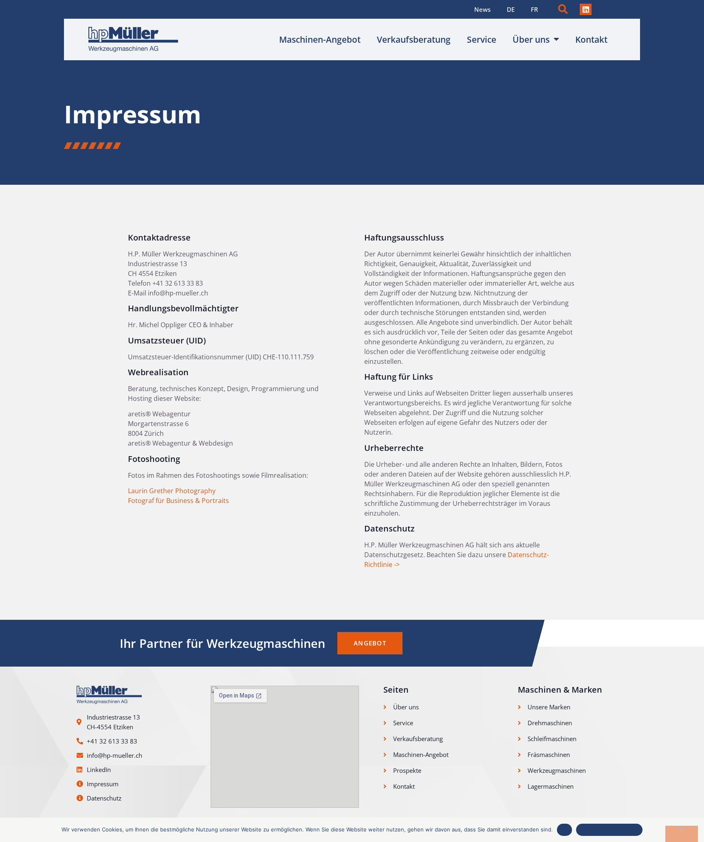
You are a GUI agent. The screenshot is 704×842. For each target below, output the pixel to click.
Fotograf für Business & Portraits (178, 500)
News (482, 9)
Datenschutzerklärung (609, 829)
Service (481, 39)
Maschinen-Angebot (320, 39)
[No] (681, 834)
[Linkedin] (586, 9)
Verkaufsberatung (414, 39)
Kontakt (591, 39)
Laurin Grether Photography (172, 490)
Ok (564, 829)
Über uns (531, 39)
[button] (563, 9)
